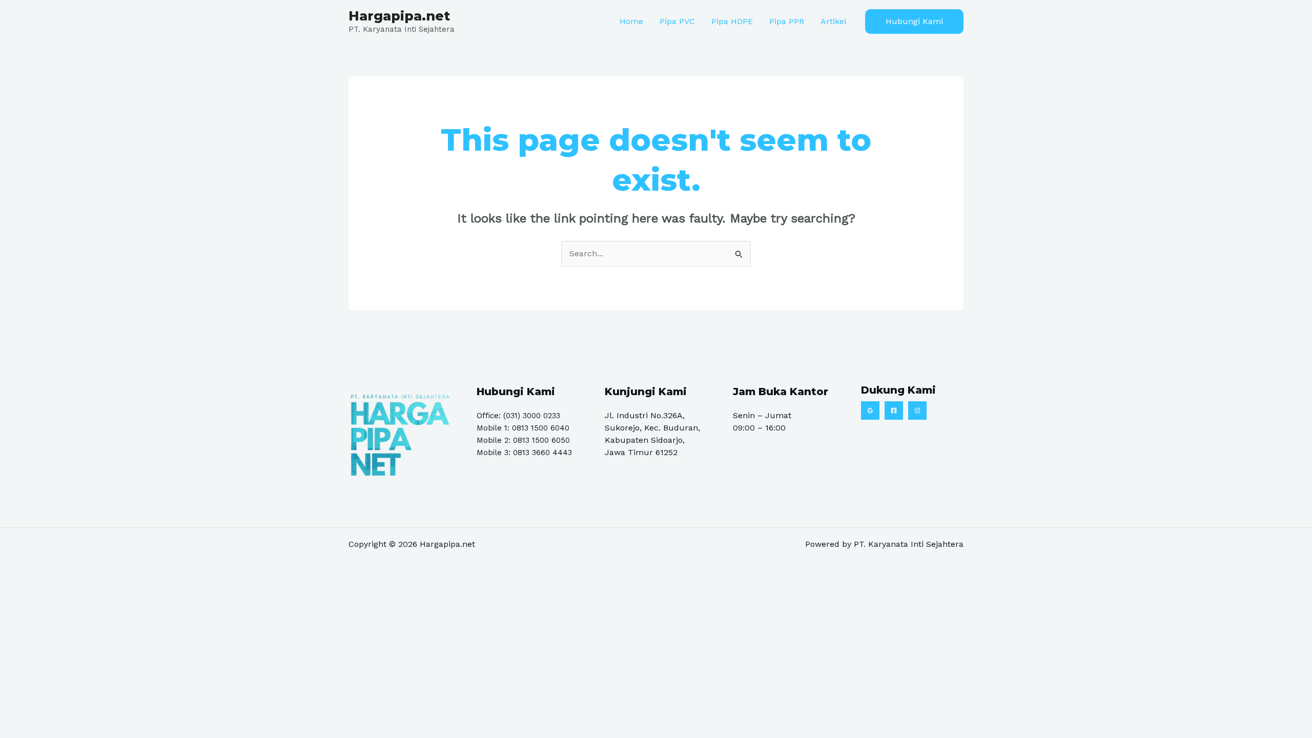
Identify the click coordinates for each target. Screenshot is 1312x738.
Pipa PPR (786, 21)
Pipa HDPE (732, 21)
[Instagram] (917, 410)
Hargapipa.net (399, 16)
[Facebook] (894, 410)
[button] (914, 21)
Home (631, 21)
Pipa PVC (677, 21)
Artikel (834, 21)
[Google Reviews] (870, 410)
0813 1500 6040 (540, 428)
